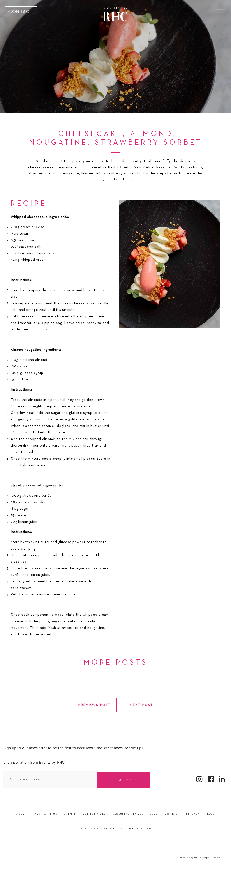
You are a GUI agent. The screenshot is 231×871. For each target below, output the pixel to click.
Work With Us (45, 814)
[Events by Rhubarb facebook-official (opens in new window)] (210, 779)
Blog (154, 814)
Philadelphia (140, 829)
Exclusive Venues (127, 814)
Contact (20, 12)
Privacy (193, 814)
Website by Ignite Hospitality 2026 (200, 858)
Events (70, 814)
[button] (220, 12)
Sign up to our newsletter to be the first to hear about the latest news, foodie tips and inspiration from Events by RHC (73, 755)
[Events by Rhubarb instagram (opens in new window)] (199, 779)
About (21, 814)
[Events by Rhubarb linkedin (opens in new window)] (222, 779)
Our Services (94, 814)
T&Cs (210, 814)
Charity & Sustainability (101, 829)
